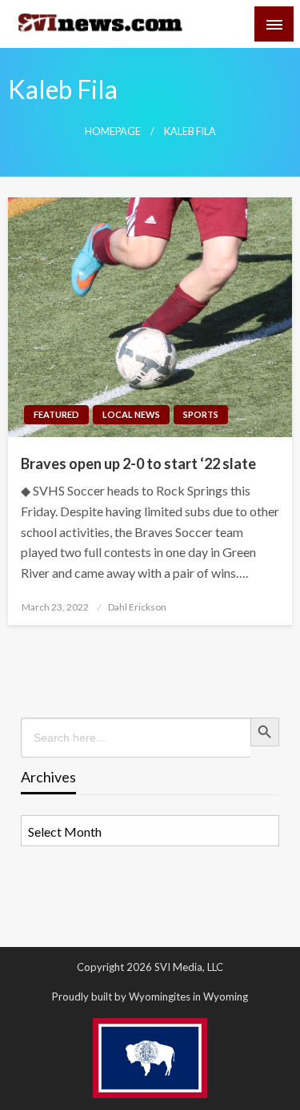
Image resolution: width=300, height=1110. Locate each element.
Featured (56, 414)
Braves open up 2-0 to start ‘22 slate (138, 463)
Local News (131, 414)
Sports (200, 414)
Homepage (113, 131)
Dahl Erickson (137, 607)
